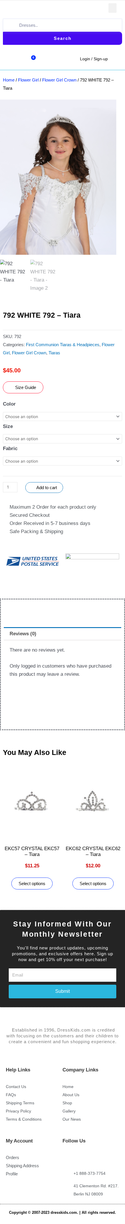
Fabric (10, 448)
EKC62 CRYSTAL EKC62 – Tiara (93, 851)
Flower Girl (28, 79)
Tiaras (54, 352)
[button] (112, 8)
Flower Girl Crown (59, 79)
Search (63, 38)
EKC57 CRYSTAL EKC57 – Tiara (32, 851)
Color (9, 404)
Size (8, 426)
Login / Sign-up (94, 58)
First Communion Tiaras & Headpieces (62, 344)
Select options (32, 883)
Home (9, 79)
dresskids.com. (65, 1212)
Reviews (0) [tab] (23, 633)
